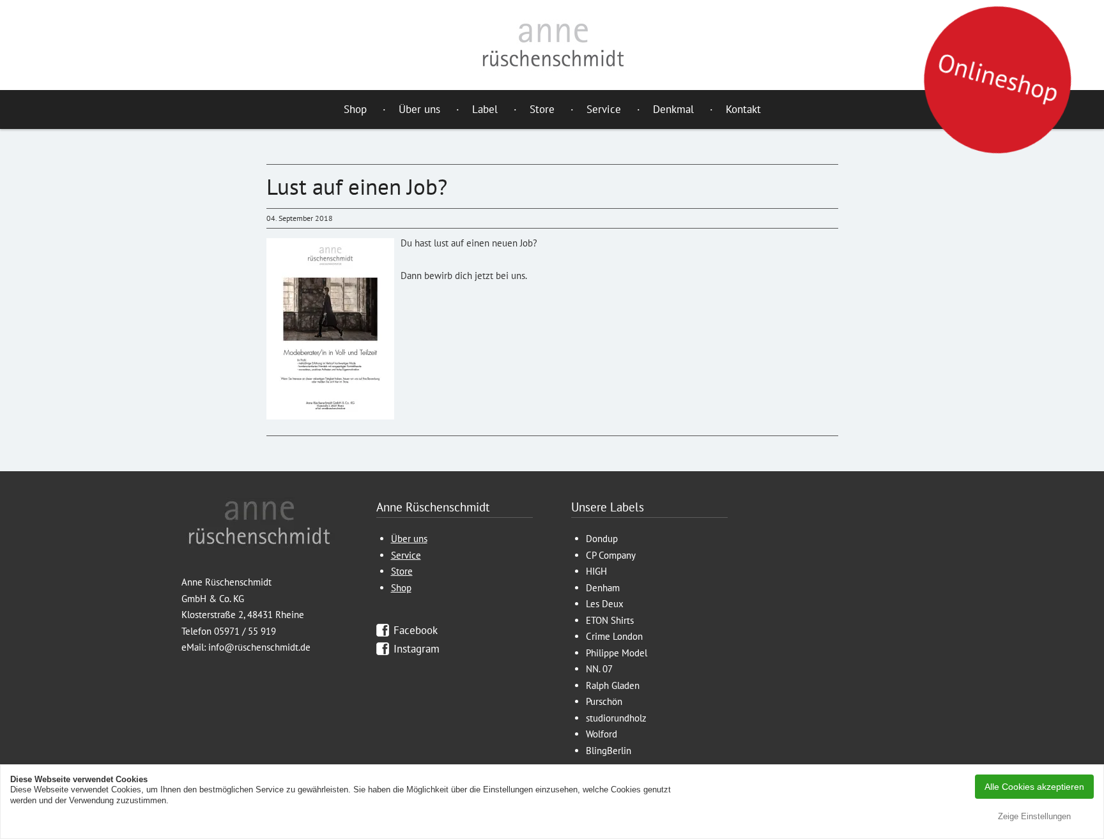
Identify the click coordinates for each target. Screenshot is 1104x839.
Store (542, 109)
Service (603, 109)
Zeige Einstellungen (1034, 816)
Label (485, 109)
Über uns (419, 109)
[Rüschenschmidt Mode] (552, 45)
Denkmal (673, 109)
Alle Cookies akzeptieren (1034, 787)
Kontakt (743, 109)
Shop (355, 109)
